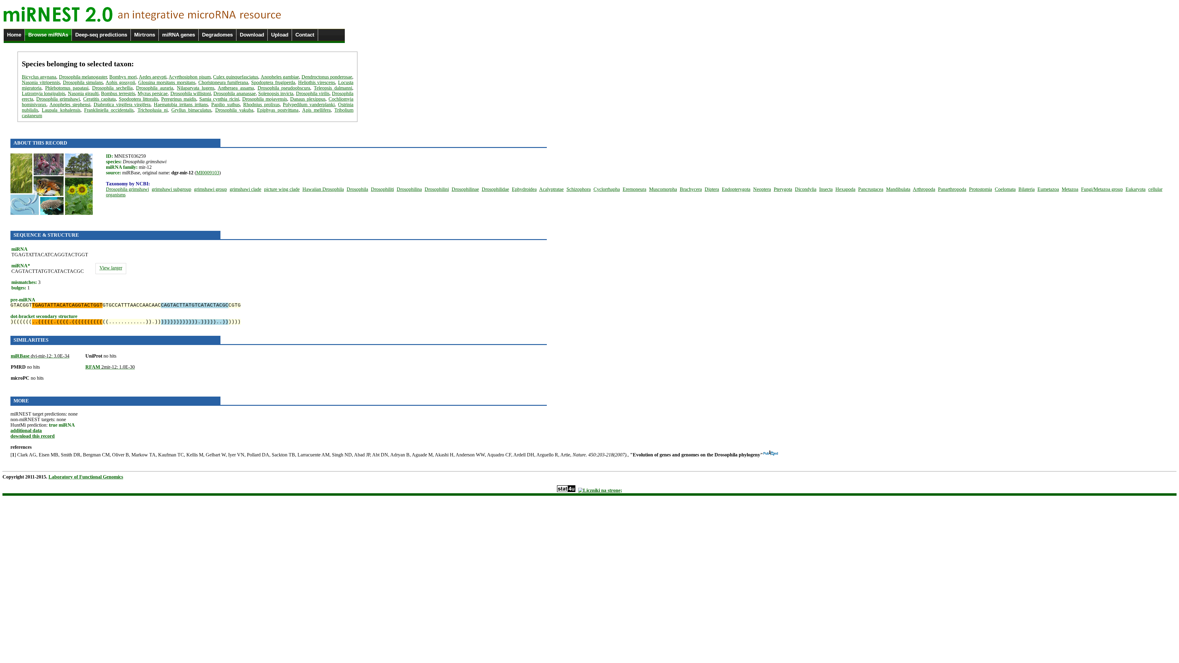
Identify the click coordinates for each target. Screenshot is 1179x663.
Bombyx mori (122, 76)
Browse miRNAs (48, 35)
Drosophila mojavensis (264, 99)
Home (14, 35)
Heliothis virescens (316, 82)
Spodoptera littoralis (138, 99)
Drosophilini (437, 189)
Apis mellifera (316, 110)
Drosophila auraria (154, 88)
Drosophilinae (465, 189)
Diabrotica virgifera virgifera (122, 104)
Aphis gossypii (120, 82)
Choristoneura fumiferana (223, 82)
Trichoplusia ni (153, 110)
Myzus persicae (153, 93)
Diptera (712, 189)
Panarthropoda (952, 189)
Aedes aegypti (152, 76)
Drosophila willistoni (190, 93)
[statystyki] (566, 490)
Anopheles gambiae (280, 76)
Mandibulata (898, 189)
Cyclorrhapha (606, 189)
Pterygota (783, 189)
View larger (110, 267)
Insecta (826, 189)
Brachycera (691, 189)
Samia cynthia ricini (219, 99)
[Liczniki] (600, 490)
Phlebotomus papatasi (66, 88)
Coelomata (1005, 189)
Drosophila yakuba (234, 110)
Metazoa (1070, 189)
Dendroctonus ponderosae (327, 76)
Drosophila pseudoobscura (284, 88)
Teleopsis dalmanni (333, 88)
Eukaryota (1136, 189)
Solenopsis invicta (275, 93)
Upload (279, 35)
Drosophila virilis (312, 93)
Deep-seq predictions (101, 35)
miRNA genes (178, 35)
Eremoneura (634, 189)
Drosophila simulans (83, 82)
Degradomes (217, 35)
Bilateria (1026, 189)
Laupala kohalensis (61, 110)
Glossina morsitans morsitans (166, 82)
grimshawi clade (245, 189)
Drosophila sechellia (112, 88)
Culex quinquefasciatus (235, 76)
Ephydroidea (524, 189)
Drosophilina (409, 189)
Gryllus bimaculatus (191, 110)
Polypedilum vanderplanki (309, 104)
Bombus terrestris (118, 93)
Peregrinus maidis (178, 99)
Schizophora (578, 189)
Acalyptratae (551, 189)
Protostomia (980, 189)
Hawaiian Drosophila (323, 189)
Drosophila (357, 189)
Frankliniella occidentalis (109, 110)
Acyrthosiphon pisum (189, 76)
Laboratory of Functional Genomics (86, 476)
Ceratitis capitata (99, 99)
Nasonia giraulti (83, 93)
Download (252, 35)
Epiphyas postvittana (277, 110)
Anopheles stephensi (69, 104)
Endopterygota (736, 189)
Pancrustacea (870, 189)
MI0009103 (207, 172)
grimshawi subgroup (171, 189)
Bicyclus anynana (39, 76)
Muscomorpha (663, 189)
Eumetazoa (1048, 189)
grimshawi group (210, 189)
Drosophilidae (495, 189)
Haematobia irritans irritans (181, 104)
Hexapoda (845, 189)
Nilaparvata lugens (195, 88)
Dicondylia (805, 189)
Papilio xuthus (225, 104)
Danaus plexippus (307, 99)
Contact (304, 35)
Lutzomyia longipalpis (43, 93)
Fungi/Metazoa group (1102, 189)
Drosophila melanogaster (83, 76)
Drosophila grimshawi (58, 99)
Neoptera (762, 189)
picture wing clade (282, 189)
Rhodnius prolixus (261, 104)
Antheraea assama (236, 88)
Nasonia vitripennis (41, 82)
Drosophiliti (382, 189)
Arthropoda (924, 189)
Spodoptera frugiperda (273, 82)
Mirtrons (144, 35)
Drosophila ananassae (234, 93)
